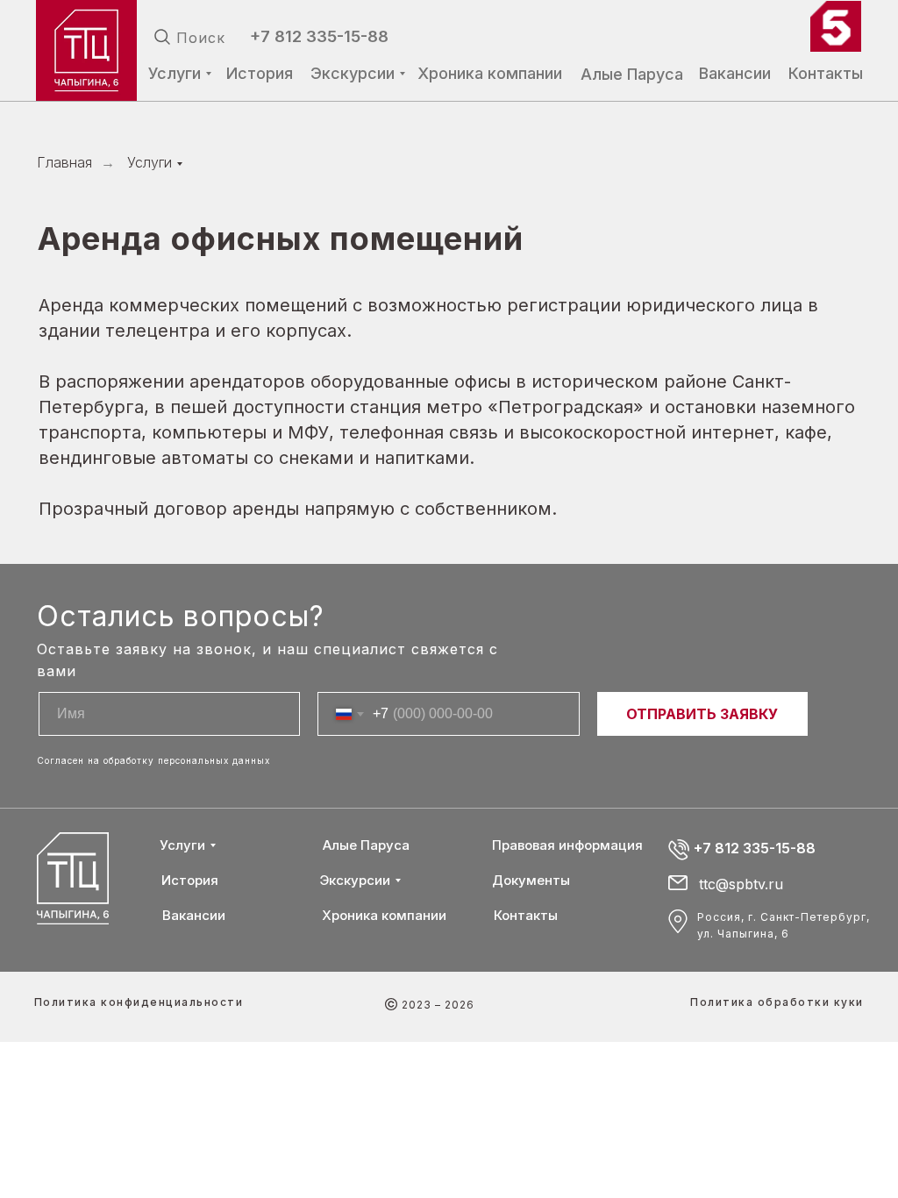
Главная (64, 162)
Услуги (149, 162)
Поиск (200, 37)
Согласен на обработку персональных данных (153, 760)
